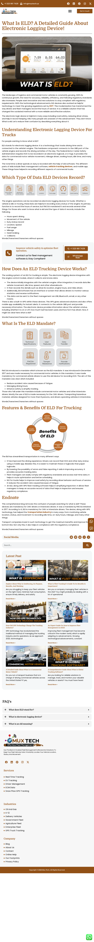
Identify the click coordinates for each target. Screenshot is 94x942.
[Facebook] (68, 3)
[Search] (87, 545)
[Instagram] (84, 3)
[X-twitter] (90, 3)
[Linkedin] (73, 3)
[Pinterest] (79, 3)
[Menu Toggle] (70, 11)
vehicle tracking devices (60, 166)
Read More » (10, 599)
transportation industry (39, 512)
